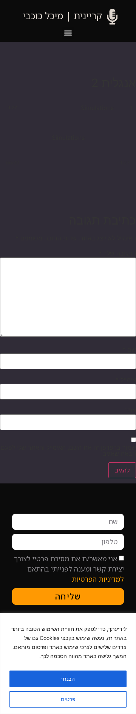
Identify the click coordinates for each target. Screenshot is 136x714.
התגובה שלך (117, 253)
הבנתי (68, 678)
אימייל (126, 380)
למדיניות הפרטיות (98, 579)
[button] (68, 33)
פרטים (68, 699)
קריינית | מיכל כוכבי (62, 15)
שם (129, 350)
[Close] (7, 619)
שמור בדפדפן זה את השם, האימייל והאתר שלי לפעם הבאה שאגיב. (68, 451)
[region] (68, 663)
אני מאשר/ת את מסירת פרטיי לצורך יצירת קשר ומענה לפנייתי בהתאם (69, 569)
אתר (130, 410)
